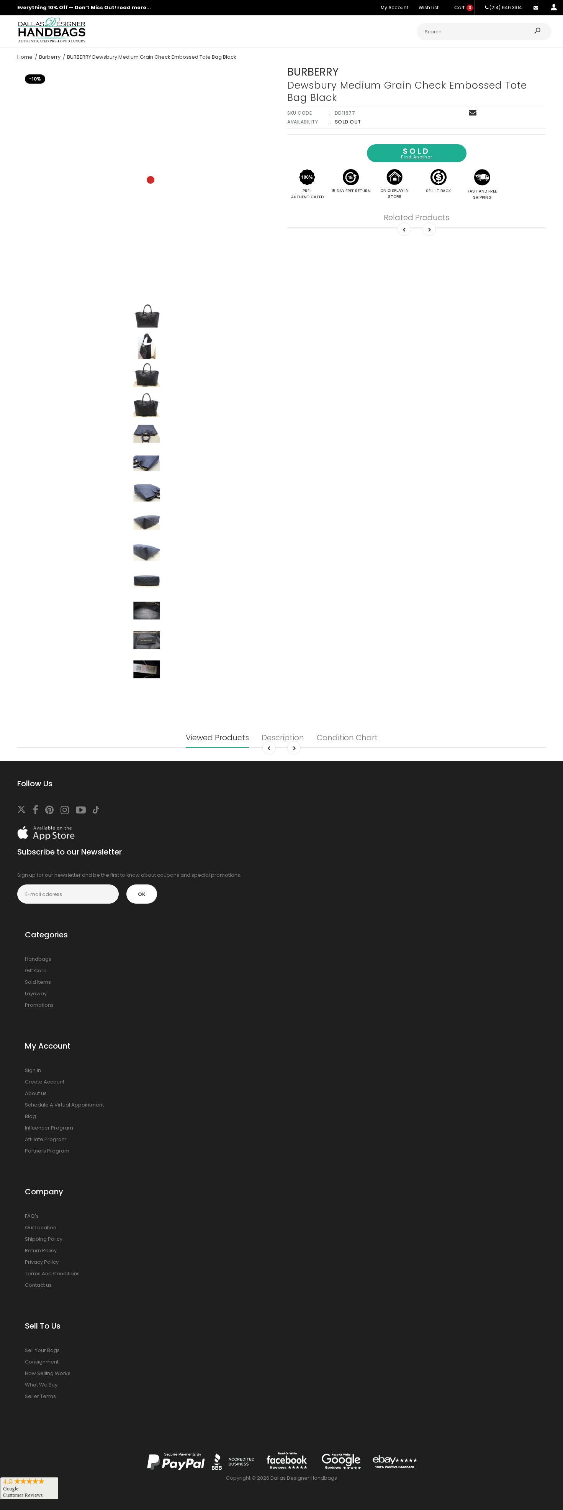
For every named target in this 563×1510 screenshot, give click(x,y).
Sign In (33, 1070)
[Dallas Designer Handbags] (51, 41)
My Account (394, 7)
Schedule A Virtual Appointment (64, 1104)
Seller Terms (40, 1396)
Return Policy (41, 1250)
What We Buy (41, 1384)
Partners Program (47, 1150)
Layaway (36, 993)
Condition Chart (347, 737)
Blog (30, 1116)
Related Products (416, 217)
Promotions (39, 1005)
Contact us (38, 1285)
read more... (134, 7)
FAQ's (32, 1216)
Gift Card (36, 970)
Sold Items (38, 982)
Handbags (38, 959)
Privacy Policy (42, 1262)
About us (36, 1093)
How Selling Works (47, 1373)
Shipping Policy (43, 1239)
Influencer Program (49, 1127)
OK (142, 894)
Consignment (42, 1361)
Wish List (429, 7)
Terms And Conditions (52, 1273)
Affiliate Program (46, 1139)
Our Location (40, 1227)
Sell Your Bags (42, 1350)
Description (283, 737)
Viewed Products (217, 737)
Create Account (44, 1081)
